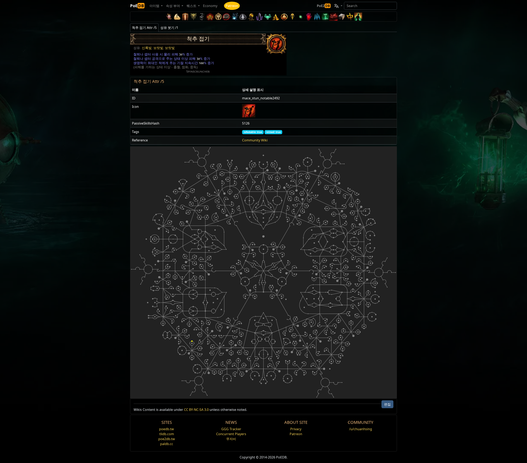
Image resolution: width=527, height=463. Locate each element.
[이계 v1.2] (333, 17)
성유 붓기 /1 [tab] (169, 27)
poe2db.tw (166, 439)
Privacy (295, 429)
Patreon (232, 6)
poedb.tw (166, 429)
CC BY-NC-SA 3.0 (196, 409)
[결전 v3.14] (210, 17)
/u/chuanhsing (360, 429)
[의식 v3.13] (218, 17)
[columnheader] (185, 90)
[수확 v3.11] (235, 17)
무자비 (231, 439)
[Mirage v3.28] (169, 17)
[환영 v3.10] (243, 17)
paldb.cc (166, 444)
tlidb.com (166, 434)
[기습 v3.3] (284, 17)
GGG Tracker (231, 429)
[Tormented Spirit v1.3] (325, 17)
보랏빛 (158, 48)
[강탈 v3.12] (226, 17)
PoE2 (323, 6)
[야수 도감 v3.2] (292, 17)
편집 (387, 404)
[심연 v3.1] (300, 17)
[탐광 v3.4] (276, 17)
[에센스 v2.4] (317, 17)
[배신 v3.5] (268, 17)
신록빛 (147, 48)
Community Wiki (255, 140)
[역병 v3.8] (251, 17)
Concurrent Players (231, 434)
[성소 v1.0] (350, 17)
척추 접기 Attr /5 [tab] (144, 27)
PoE (137, 5)
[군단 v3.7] (259, 17)
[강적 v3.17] (193, 17)
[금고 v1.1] (342, 17)
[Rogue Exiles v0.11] (358, 17)
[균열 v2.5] (309, 17)
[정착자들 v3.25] (177, 17)
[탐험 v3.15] (202, 17)
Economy (210, 6)
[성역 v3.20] (185, 17)
